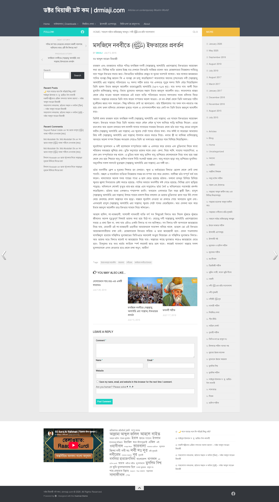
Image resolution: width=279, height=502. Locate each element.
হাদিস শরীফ (214, 403)
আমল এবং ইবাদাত (216, 185)
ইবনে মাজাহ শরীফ (216, 225)
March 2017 (214, 84)
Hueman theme (81, 496)
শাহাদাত (132, 471)
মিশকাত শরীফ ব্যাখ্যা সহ (219, 346)
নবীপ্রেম (129, 262)
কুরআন (162, 446)
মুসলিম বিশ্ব (213, 366)
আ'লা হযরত (135, 430)
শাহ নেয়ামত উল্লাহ (119, 470)
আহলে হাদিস (114, 438)
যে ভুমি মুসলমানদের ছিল (122, 467)
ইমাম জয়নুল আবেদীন (108, 262)
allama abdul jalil (120, 430)
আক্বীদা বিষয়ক (215, 171)
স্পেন (128, 475)
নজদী (211, 279)
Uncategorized (216, 151)
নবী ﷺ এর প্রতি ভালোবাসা (142, 32)
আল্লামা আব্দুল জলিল (124, 434)
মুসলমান (140, 463)
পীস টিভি (212, 319)
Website (100, 371)
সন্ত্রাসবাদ (149, 471)
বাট (159, 459)
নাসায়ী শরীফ (214, 305)
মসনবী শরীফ (169, 310)
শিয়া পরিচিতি (141, 471)
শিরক (211, 396)
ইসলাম (156, 438)
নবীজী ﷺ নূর (215, 299)
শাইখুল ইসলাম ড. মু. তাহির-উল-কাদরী (59, 95)
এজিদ (152, 442)
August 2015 (215, 111)
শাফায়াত (212, 389)
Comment (101, 340)
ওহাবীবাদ (116, 446)
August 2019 (215, 64)
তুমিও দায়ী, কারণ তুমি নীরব (220, 272)
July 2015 (213, 117)
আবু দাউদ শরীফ (216, 178)
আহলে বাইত (150, 434)
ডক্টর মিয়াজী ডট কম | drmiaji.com (84, 10)
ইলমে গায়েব (145, 438)
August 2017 (215, 77)
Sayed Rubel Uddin (53, 130)
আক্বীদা (212, 165)
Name (99, 360)
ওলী (157, 442)
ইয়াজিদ (128, 442)
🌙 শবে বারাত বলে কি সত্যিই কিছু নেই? (60, 91)
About (147, 24)
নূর (135, 454)
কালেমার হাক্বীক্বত (152, 447)
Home (46, 24)
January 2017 (215, 90)
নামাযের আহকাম (127, 455)
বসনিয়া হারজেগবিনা (122, 459)
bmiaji (99, 53)
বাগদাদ (152, 459)
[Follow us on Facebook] (82, 32)
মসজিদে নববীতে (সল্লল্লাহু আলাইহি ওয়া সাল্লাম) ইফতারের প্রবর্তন (143, 311)
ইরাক (135, 438)
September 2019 (217, 57)
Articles (213, 131)
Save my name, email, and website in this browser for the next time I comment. (135, 382)
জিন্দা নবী (115, 450)
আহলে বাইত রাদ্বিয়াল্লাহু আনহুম (115, 32)
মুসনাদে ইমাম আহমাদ (218, 359)
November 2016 (217, 104)
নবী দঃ (125, 450)
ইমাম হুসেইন (125, 438)
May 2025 (213, 50)
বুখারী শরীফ (214, 332)
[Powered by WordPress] (56, 496)
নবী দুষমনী (213, 292)
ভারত (121, 463)
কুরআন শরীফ (214, 252)
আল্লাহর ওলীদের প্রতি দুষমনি (220, 212)
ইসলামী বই (213, 238)
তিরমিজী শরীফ (215, 265)
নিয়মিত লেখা (88, 24)
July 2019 (213, 70)
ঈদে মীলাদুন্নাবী (140, 442)
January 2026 (215, 44)
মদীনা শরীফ (130, 463)
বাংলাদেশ (141, 459)
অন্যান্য (212, 158)
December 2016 (217, 97)
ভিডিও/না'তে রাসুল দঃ (218, 339)
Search (47, 70)
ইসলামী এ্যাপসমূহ (108, 24)
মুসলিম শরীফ (214, 372)
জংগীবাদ (212, 259)
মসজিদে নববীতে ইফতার (143, 262)
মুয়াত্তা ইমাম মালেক (217, 352)
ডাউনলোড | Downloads (65, 24)
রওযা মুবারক (141, 467)
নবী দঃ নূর (139, 450)
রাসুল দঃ (150, 467)
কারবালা (121, 262)
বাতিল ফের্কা (214, 325)
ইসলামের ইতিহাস (116, 442)
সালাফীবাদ (117, 475)
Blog (211, 138)
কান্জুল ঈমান (128, 447)
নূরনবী (140, 455)
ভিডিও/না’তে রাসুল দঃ (130, 24)
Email (150, 360)
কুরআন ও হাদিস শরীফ (218, 245)
